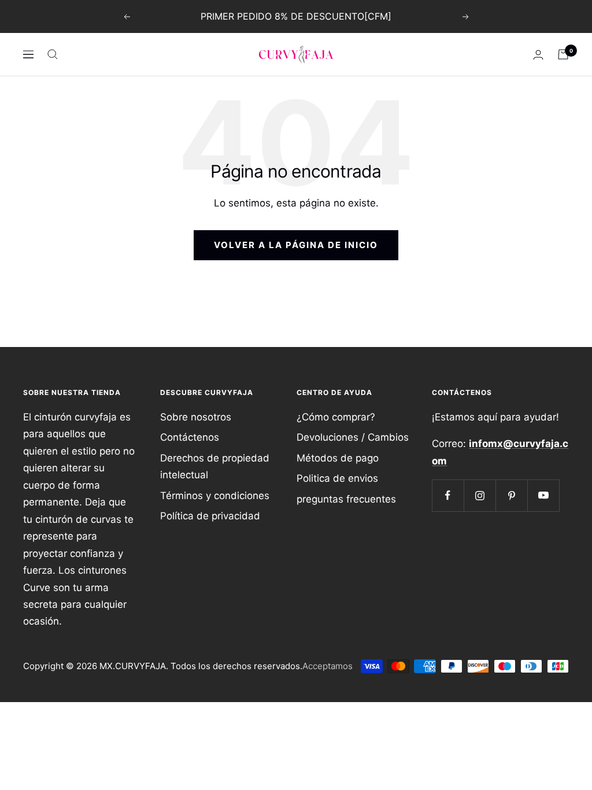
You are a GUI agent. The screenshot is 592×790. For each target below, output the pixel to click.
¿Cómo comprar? (336, 417)
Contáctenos (189, 437)
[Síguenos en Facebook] (448, 495)
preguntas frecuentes (346, 499)
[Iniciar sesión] (538, 55)
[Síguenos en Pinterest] (511, 495)
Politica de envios (337, 478)
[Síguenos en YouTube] (543, 495)
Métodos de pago (338, 458)
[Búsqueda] (52, 54)
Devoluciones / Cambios (353, 437)
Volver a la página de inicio (296, 244)
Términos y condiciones (214, 495)
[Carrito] (563, 54)
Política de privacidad (210, 516)
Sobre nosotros (195, 417)
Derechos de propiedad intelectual (214, 466)
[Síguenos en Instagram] (479, 495)
